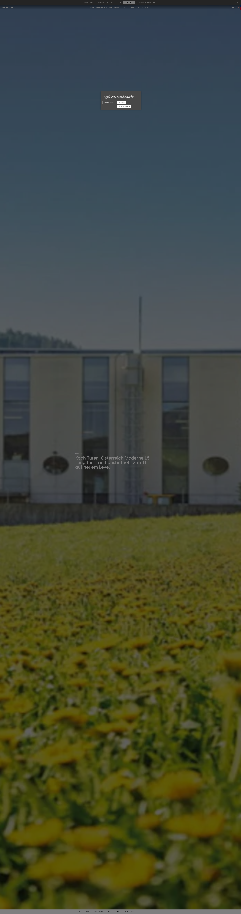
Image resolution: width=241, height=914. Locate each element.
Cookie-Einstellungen (109, 102)
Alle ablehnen (122, 102)
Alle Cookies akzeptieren (124, 106)
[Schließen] (139, 93)
